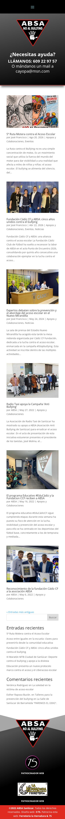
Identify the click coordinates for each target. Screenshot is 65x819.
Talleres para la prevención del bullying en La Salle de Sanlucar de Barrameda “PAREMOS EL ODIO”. (31, 699)
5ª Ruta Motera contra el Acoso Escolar (30, 134)
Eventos (29, 141)
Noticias (39, 229)
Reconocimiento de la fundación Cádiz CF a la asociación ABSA (32, 590)
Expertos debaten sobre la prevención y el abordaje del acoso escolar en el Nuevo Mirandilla (31, 312)
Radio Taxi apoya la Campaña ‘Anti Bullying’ (27, 405)
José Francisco (19, 137)
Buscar (53, 617)
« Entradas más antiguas (20, 612)
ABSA (14, 410)
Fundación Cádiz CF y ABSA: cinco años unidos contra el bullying (30, 220)
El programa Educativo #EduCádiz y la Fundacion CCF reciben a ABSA (30, 497)
